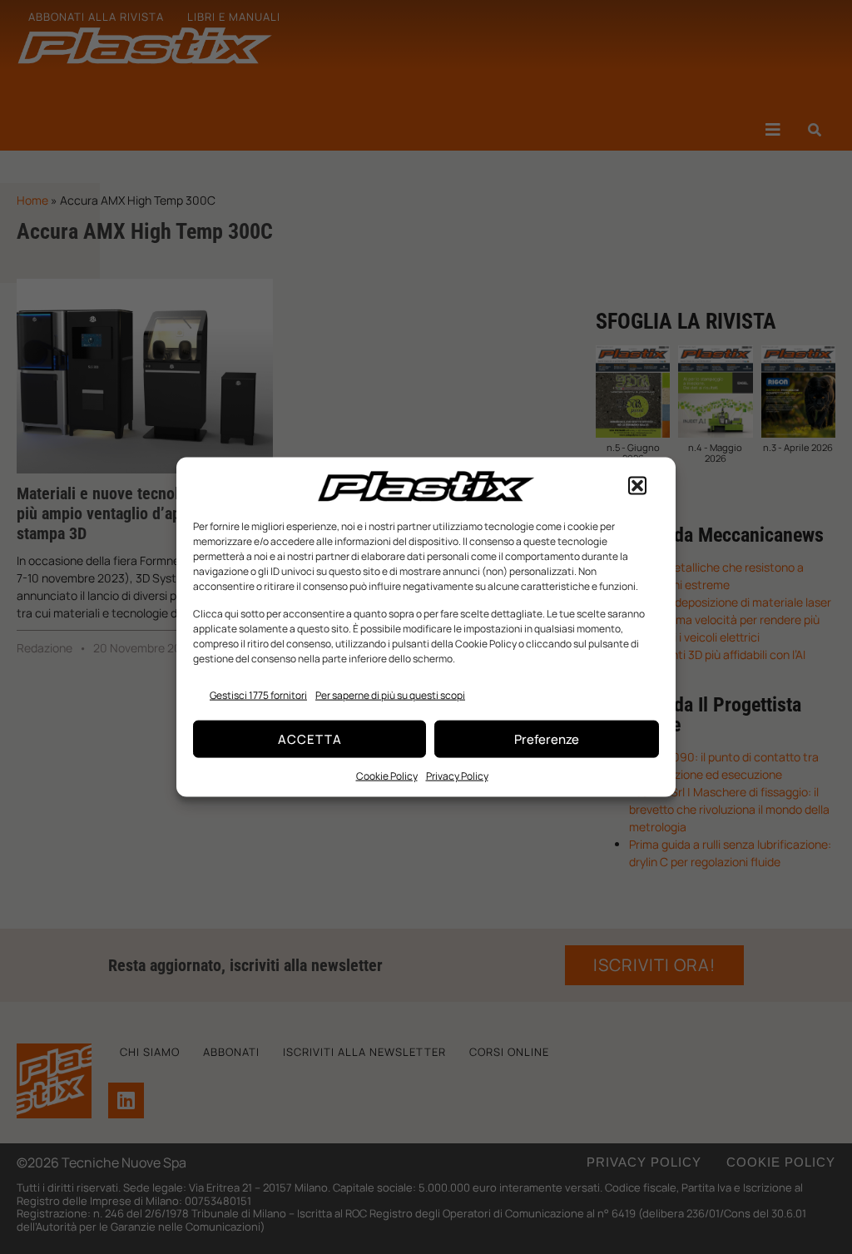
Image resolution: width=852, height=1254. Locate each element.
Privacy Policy (457, 776)
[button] (637, 486)
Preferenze (546, 738)
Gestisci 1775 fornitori (258, 695)
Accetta (310, 738)
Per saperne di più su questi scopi (390, 695)
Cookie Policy (387, 776)
